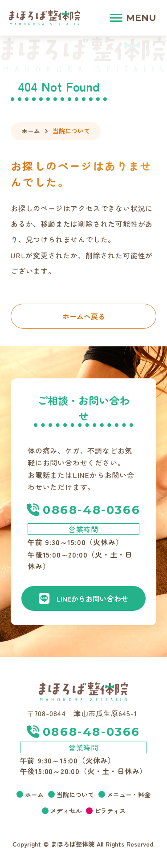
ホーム (30, 131)
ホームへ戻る (83, 316)
